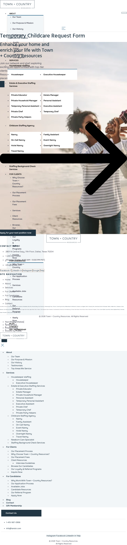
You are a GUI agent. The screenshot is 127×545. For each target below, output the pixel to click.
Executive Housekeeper (55, 74)
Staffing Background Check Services (28, 442)
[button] (63, 158)
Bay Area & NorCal (14, 306)
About (12, 13)
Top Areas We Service (21, 368)
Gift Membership (14, 505)
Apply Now (16, 495)
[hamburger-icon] (124, 13)
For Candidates (13, 476)
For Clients (11, 447)
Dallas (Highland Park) (115, 309)
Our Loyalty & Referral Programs (26, 469)
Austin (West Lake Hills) (105, 309)
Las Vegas (18, 312)
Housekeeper (17, 74)
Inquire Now (16, 472)
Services (13, 60)
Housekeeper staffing (19, 65)
